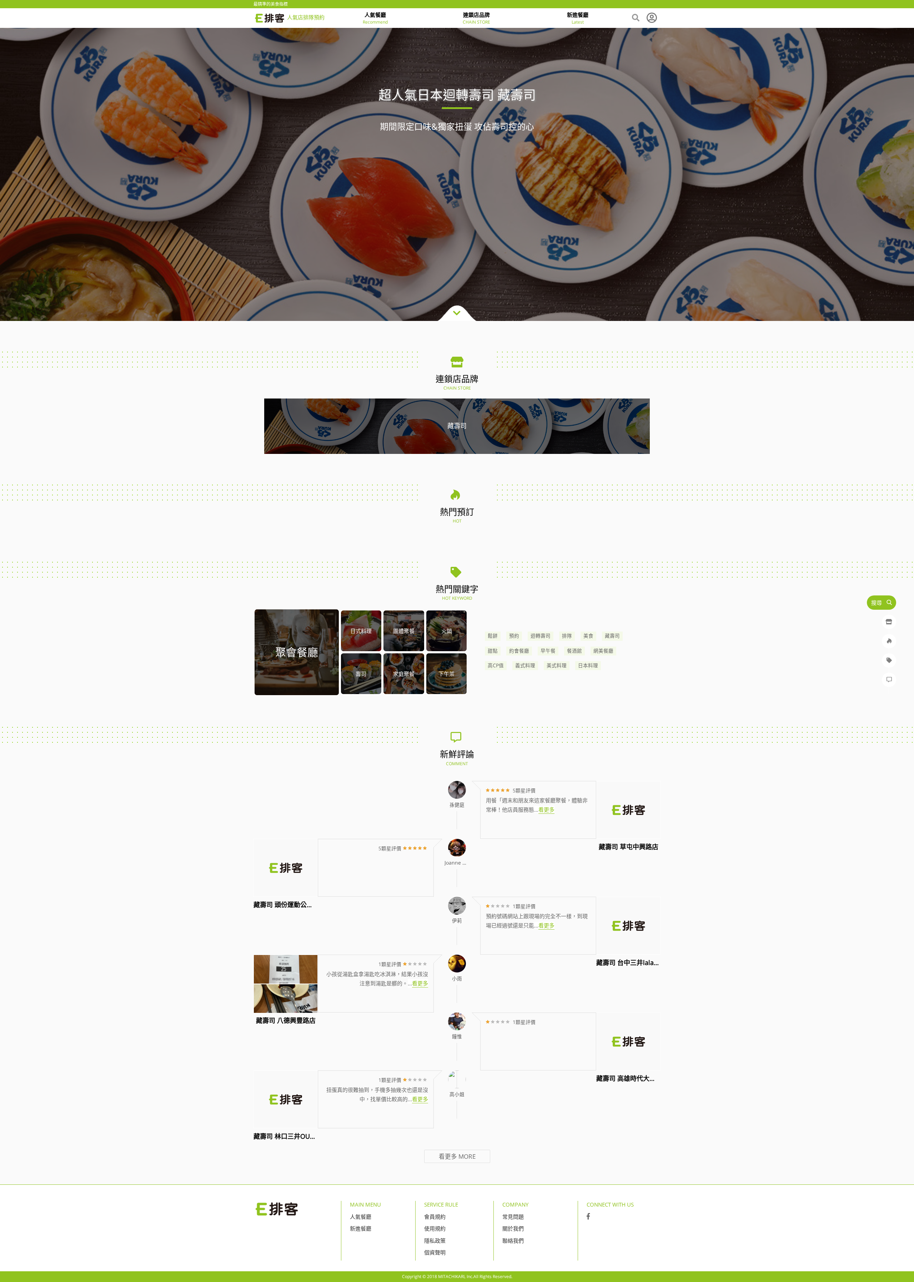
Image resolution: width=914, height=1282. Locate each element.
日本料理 (588, 665)
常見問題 (513, 1216)
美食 (588, 636)
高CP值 (496, 665)
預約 (514, 636)
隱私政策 (435, 1240)
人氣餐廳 (360, 1216)
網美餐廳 (603, 651)
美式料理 (557, 665)
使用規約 (435, 1228)
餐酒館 (574, 651)
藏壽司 (612, 636)
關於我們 (513, 1228)
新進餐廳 (360, 1228)
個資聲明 (435, 1252)
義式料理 (525, 665)
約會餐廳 (519, 651)
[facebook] (588, 1216)
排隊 (567, 636)
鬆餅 (493, 636)
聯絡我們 (513, 1240)
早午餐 (548, 651)
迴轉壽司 (541, 636)
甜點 (493, 651)
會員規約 (435, 1216)
